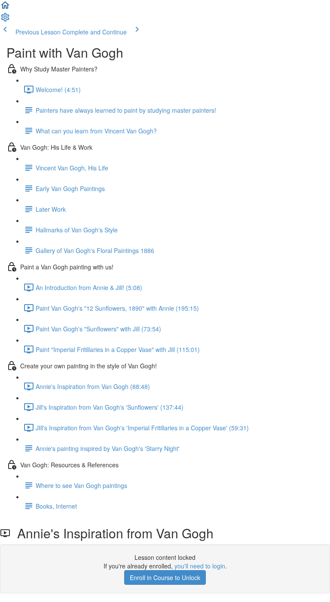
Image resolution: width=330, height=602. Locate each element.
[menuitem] (5, 19)
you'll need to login (199, 566)
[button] (5, 7)
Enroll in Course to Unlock (165, 577)
